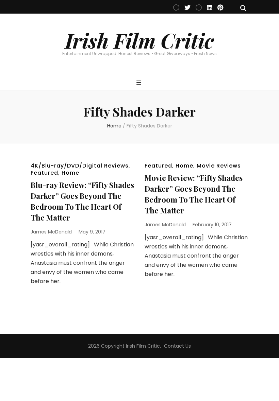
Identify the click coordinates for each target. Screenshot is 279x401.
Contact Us (177, 346)
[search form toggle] (243, 8)
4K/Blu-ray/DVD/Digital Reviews (80, 166)
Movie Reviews (219, 166)
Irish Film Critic (139, 40)
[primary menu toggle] (139, 83)
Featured (44, 173)
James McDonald (51, 231)
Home (70, 173)
